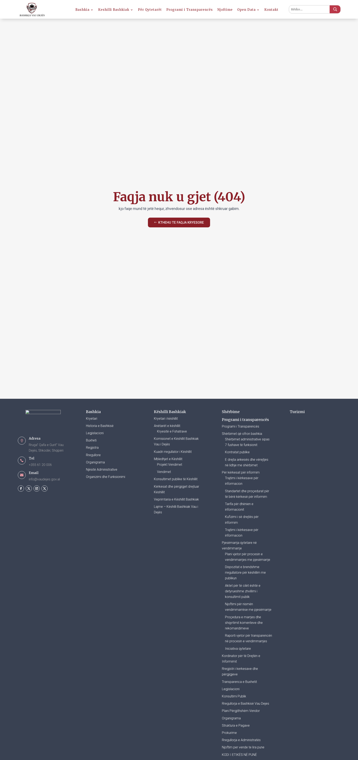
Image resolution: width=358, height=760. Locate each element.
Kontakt (271, 10)
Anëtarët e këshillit (167, 426)
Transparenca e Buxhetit (239, 682)
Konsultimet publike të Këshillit (175, 479)
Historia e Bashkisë (100, 426)
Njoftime (225, 10)
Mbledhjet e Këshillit (168, 459)
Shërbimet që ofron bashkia (242, 434)
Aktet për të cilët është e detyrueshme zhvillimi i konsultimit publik (242, 591)
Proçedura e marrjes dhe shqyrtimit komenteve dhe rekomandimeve (244, 622)
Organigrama (95, 462)
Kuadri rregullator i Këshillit (173, 452)
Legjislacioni (95, 433)
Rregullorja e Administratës (241, 740)
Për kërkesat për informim (241, 472)
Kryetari (91, 419)
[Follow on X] (29, 488)
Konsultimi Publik (234, 696)
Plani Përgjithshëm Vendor (241, 711)
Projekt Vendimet (169, 465)
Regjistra (92, 448)
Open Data (246, 10)
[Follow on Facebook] (21, 488)
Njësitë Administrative (101, 470)
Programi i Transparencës (189, 10)
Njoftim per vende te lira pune (243, 747)
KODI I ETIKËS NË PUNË (239, 755)
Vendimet (164, 472)
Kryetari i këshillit (166, 419)
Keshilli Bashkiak (113, 10)
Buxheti (91, 440)
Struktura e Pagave (236, 725)
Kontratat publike (237, 452)
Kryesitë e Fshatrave (172, 431)
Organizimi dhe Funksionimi (105, 477)
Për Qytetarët (150, 10)
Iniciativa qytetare (238, 649)
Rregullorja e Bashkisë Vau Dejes (245, 703)
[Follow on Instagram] (37, 488)
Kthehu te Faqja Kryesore (181, 222)
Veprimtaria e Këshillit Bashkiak (176, 499)
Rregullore (93, 455)
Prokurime (229, 733)
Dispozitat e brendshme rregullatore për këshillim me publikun (245, 572)
